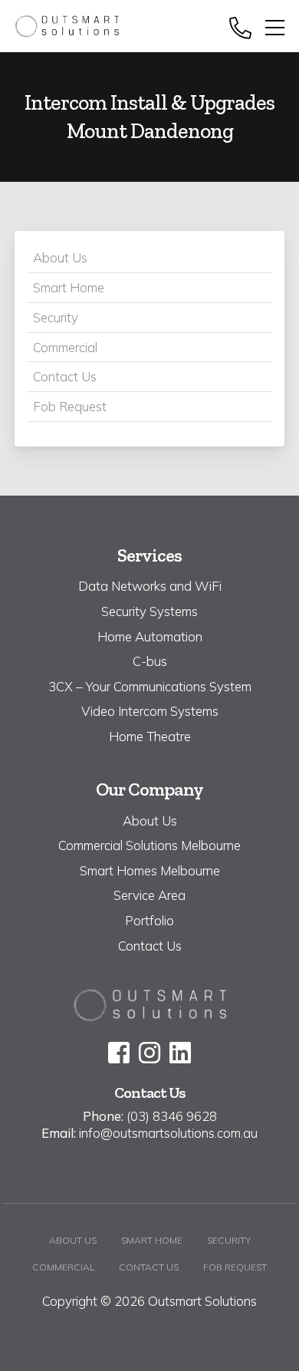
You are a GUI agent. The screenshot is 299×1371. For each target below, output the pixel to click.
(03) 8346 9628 (172, 1116)
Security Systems (149, 611)
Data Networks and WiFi (150, 586)
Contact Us (65, 376)
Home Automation (149, 636)
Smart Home (68, 287)
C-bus (150, 661)
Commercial (65, 347)
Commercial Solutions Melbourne (149, 845)
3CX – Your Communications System (149, 686)
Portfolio (149, 920)
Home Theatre (150, 736)
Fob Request (70, 406)
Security (55, 317)
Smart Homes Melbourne (150, 870)
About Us (60, 257)
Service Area (149, 895)
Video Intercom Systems (150, 711)
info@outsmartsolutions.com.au (168, 1133)
